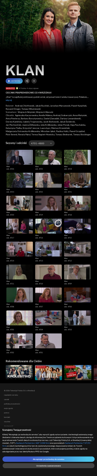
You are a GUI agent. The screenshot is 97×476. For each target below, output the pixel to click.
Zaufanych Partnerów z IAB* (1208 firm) (33, 443)
